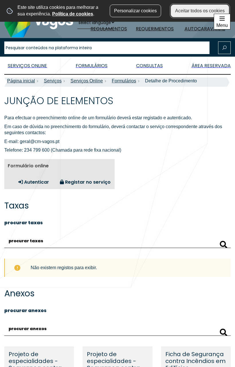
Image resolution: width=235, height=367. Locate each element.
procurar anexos (25, 310)
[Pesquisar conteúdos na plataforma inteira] (224, 47)
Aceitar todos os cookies (200, 10)
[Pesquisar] (223, 244)
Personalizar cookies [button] (135, 10)
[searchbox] (106, 47)
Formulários (124, 80)
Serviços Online (86, 80)
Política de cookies (72, 13)
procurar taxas (23, 222)
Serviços (53, 80)
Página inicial (21, 80)
